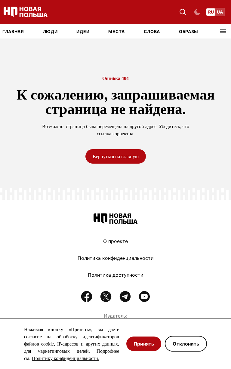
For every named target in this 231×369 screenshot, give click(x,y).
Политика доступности (115, 275)
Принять (144, 344)
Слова (152, 31)
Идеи (82, 31)
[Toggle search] (183, 12)
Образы (188, 31)
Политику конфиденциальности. (65, 358)
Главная (13, 31)
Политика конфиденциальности (116, 258)
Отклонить (186, 344)
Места (116, 31)
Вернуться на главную (116, 156)
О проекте (115, 241)
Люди (50, 31)
